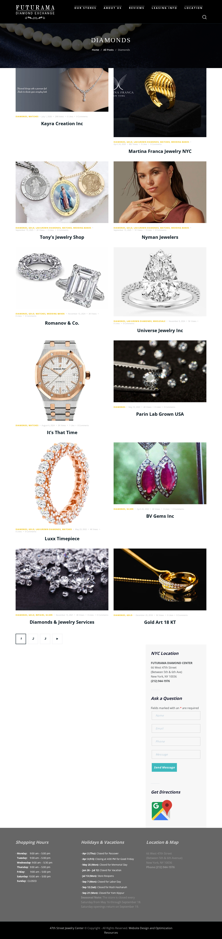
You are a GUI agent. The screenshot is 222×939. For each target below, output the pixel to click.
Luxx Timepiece (62, 538)
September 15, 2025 (24, 230)
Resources (111, 932)
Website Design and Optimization (150, 928)
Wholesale (159, 321)
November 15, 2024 (76, 313)
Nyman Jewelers (160, 237)
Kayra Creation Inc (62, 123)
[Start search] (204, 17)
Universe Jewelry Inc (160, 330)
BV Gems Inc (160, 516)
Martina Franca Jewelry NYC (160, 151)
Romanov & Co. (62, 323)
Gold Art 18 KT (160, 622)
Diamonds (21, 116)
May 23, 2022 (81, 529)
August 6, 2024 (48, 425)
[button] (71, 116)
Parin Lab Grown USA (160, 414)
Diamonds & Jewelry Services (62, 622)
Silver (130, 509)
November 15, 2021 (64, 615)
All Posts (108, 49)
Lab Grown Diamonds (146, 142)
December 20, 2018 (144, 615)
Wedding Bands (180, 142)
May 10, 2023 (134, 407)
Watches (34, 116)
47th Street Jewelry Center (67, 928)
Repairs (40, 615)
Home (95, 49)
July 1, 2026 (47, 116)
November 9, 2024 (177, 321)
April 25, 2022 (143, 509)
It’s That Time (62, 432)
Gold (130, 142)
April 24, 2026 (120, 144)
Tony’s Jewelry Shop (62, 237)
